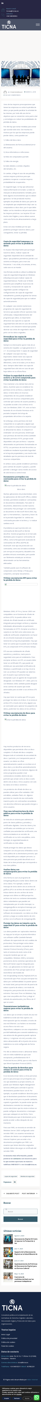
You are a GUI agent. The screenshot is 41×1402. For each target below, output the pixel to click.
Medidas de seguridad (27, 1176)
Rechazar (17, 1398)
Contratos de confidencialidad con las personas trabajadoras (24, 1279)
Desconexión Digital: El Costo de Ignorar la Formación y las (25, 1241)
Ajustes (27, 1398)
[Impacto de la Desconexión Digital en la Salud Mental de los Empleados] (8, 1252)
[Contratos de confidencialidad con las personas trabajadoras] (8, 1277)
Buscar (20, 1219)
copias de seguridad (11, 1176)
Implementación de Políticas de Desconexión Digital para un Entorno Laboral (25, 1266)
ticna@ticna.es (12, 11)
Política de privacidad (9, 1338)
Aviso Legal (5, 1334)
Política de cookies (8, 1342)
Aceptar (6, 1398)
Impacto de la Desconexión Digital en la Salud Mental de (25, 1253)
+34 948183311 (11, 16)
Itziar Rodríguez (16, 92)
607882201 (31, 1366)
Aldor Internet (32, 1379)
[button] (38, 25)
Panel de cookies (7, 1346)
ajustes (18, 1394)
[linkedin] (2, 3)
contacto (17, 1158)
